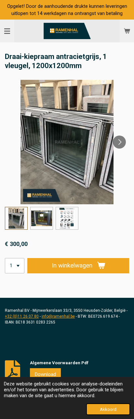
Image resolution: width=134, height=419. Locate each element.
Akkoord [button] (108, 409)
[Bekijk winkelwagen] (127, 31)
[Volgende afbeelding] (119, 142)
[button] (16, 218)
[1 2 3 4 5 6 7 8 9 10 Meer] (14, 265)
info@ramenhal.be (58, 316)
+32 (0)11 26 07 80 (22, 316)
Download (45, 374)
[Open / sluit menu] (7, 31)
